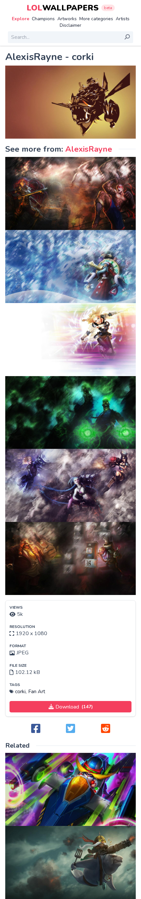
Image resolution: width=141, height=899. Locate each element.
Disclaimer (70, 25)
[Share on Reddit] (105, 729)
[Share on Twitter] (70, 729)
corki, (21, 691)
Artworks (67, 19)
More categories (96, 19)
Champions (43, 19)
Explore (20, 19)
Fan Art (36, 691)
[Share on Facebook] (35, 729)
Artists (123, 19)
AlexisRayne (88, 149)
